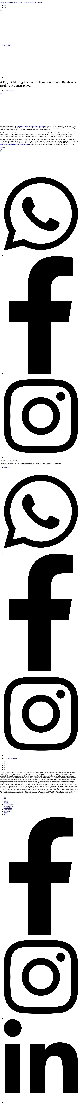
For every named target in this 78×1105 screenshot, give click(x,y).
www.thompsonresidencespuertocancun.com (14, 144)
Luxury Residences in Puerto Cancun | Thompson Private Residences (21, 2)
